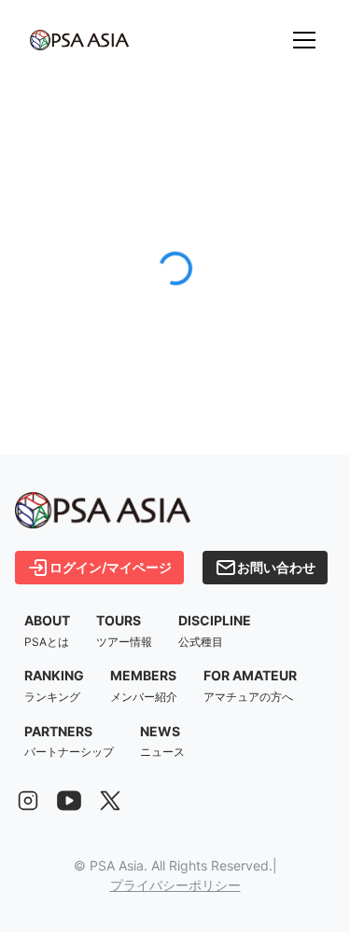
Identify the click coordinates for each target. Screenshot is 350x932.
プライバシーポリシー (175, 885)
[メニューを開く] (304, 40)
